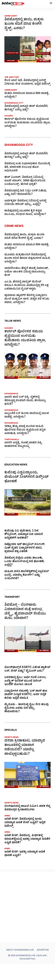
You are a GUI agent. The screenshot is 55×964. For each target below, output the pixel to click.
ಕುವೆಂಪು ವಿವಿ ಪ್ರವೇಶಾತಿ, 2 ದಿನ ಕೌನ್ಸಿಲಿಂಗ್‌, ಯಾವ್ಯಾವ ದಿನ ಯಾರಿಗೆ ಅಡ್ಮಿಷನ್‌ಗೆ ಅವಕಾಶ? (23, 534)
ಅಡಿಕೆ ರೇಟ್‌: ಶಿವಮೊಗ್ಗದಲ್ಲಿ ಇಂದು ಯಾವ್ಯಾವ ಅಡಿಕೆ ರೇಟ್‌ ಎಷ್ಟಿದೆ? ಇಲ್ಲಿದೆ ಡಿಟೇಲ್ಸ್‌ (24, 823)
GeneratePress (27, 959)
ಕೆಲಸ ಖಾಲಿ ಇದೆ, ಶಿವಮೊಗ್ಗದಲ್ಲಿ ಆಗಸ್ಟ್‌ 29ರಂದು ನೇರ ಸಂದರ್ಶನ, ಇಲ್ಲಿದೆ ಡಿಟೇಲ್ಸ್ (27, 82)
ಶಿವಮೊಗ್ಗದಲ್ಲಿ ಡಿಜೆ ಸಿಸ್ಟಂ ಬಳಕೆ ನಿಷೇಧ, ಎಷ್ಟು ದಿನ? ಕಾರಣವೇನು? (25, 192)
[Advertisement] (27, 907)
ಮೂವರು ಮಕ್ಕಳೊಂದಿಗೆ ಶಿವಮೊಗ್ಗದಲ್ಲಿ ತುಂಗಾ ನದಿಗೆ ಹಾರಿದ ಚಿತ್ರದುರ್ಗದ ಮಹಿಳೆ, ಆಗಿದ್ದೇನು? (27, 258)
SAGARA (8, 116)
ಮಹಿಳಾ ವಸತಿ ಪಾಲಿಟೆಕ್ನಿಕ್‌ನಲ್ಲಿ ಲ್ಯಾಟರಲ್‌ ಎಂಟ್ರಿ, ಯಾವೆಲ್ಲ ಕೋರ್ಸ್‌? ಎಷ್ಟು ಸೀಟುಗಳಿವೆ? (26, 575)
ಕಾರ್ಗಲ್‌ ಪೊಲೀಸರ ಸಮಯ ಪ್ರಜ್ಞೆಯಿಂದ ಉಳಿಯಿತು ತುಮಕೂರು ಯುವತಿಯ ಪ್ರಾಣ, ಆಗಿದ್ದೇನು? (27, 123)
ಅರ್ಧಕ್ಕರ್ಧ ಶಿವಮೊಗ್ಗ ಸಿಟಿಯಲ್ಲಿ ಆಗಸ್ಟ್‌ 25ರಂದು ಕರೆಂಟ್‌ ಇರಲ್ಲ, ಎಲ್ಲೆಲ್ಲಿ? (25, 202)
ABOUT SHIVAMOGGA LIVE (20, 950)
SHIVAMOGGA (11, 394)
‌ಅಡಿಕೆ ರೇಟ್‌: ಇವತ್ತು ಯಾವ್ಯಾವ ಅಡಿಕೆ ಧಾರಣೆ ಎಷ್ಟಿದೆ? (24, 853)
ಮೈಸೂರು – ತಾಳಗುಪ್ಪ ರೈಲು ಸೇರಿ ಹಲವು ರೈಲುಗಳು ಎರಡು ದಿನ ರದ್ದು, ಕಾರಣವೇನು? (26, 708)
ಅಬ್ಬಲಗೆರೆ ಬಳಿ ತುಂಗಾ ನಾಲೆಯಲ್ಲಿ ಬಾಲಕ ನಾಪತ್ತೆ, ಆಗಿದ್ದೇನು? (26, 415)
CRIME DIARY (10, 16)
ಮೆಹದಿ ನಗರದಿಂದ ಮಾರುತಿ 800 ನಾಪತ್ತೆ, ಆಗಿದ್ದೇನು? (26, 95)
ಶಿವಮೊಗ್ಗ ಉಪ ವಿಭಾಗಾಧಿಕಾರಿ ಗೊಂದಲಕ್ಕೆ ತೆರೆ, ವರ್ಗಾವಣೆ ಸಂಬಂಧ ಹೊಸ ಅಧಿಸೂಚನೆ (27, 167)
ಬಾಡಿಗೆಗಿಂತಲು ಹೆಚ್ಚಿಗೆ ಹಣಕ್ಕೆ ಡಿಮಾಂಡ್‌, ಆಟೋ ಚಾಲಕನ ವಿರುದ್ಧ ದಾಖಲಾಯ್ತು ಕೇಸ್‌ (26, 272)
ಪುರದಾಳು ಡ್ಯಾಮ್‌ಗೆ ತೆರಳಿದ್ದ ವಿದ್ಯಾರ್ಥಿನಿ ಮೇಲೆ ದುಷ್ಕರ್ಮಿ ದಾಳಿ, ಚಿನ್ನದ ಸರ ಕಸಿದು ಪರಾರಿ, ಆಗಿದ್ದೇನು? (26, 299)
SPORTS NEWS (11, 737)
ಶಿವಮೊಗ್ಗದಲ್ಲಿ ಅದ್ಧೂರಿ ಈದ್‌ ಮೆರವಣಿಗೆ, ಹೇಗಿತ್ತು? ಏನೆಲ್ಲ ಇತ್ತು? (26, 108)
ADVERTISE (43, 950)
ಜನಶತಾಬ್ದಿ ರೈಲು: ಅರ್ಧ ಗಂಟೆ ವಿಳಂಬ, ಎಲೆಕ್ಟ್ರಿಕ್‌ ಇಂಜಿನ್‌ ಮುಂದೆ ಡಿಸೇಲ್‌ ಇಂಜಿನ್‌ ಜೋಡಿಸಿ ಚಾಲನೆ (25, 681)
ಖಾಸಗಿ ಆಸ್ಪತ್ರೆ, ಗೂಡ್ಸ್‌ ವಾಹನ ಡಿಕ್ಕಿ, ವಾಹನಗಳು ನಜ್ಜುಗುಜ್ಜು (23, 444)
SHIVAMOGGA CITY (13, 103)
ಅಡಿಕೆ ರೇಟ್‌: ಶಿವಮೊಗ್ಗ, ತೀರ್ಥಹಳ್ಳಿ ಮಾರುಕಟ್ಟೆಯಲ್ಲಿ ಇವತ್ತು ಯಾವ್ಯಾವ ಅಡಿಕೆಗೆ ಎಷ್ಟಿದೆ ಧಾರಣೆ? (27, 839)
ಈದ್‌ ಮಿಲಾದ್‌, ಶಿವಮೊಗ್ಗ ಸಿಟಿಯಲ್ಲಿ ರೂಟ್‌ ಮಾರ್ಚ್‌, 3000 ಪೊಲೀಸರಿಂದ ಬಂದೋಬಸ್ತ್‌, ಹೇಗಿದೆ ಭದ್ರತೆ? (24, 181)
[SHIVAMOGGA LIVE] (12, 4)
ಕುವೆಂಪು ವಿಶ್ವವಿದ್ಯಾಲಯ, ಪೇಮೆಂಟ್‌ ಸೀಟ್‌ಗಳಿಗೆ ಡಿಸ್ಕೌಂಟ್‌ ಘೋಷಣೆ (26, 477)
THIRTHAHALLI (11, 439)
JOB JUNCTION (11, 77)
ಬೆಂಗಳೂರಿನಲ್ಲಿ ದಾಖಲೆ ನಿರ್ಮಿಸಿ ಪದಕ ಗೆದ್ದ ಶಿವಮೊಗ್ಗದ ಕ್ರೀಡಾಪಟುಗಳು (27, 808)
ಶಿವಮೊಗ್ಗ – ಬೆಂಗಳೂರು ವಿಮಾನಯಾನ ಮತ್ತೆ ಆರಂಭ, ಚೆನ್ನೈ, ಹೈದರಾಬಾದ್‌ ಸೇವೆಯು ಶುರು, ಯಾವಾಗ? (25, 612)
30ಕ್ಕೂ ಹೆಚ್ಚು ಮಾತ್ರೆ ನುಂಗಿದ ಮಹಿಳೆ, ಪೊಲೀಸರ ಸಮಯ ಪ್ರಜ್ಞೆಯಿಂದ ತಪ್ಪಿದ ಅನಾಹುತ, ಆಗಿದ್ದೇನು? (25, 430)
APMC (7, 816)
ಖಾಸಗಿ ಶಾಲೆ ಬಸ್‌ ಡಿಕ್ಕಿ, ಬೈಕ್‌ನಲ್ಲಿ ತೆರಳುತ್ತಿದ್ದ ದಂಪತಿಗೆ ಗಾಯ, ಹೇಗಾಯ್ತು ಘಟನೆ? (25, 401)
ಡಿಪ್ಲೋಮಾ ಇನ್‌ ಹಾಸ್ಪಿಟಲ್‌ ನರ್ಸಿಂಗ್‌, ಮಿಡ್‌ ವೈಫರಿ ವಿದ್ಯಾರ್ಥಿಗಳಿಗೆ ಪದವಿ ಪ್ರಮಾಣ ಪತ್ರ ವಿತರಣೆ (24, 548)
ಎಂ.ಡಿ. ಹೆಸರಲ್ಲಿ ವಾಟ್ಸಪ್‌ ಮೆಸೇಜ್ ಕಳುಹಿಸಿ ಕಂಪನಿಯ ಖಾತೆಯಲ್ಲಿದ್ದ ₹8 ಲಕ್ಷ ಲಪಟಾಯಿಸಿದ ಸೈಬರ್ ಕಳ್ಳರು (26, 285)
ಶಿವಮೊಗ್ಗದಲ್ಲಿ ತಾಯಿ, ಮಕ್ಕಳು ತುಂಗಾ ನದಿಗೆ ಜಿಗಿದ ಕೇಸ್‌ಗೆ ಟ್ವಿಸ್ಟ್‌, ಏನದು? (24, 24)
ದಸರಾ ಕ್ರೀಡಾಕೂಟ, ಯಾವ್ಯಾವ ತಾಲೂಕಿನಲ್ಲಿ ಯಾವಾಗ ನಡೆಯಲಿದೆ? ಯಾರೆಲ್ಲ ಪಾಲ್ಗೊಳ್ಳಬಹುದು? (24, 748)
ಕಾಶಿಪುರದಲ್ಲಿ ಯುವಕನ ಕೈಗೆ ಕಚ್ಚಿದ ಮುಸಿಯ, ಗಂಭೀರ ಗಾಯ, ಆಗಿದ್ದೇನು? (25, 212)
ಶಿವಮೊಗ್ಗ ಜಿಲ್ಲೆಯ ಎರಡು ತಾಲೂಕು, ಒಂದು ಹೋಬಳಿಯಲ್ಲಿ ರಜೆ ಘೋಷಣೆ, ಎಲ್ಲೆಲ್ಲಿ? (24, 561)
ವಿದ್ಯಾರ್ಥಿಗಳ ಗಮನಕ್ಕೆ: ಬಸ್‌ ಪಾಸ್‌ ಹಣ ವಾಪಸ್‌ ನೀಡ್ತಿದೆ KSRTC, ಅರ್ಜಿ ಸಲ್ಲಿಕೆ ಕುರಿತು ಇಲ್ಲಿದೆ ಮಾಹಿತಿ (25, 695)
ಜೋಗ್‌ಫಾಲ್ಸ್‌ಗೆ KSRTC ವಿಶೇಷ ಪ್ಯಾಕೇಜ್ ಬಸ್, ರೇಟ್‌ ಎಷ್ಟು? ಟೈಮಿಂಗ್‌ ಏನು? (27, 669)
